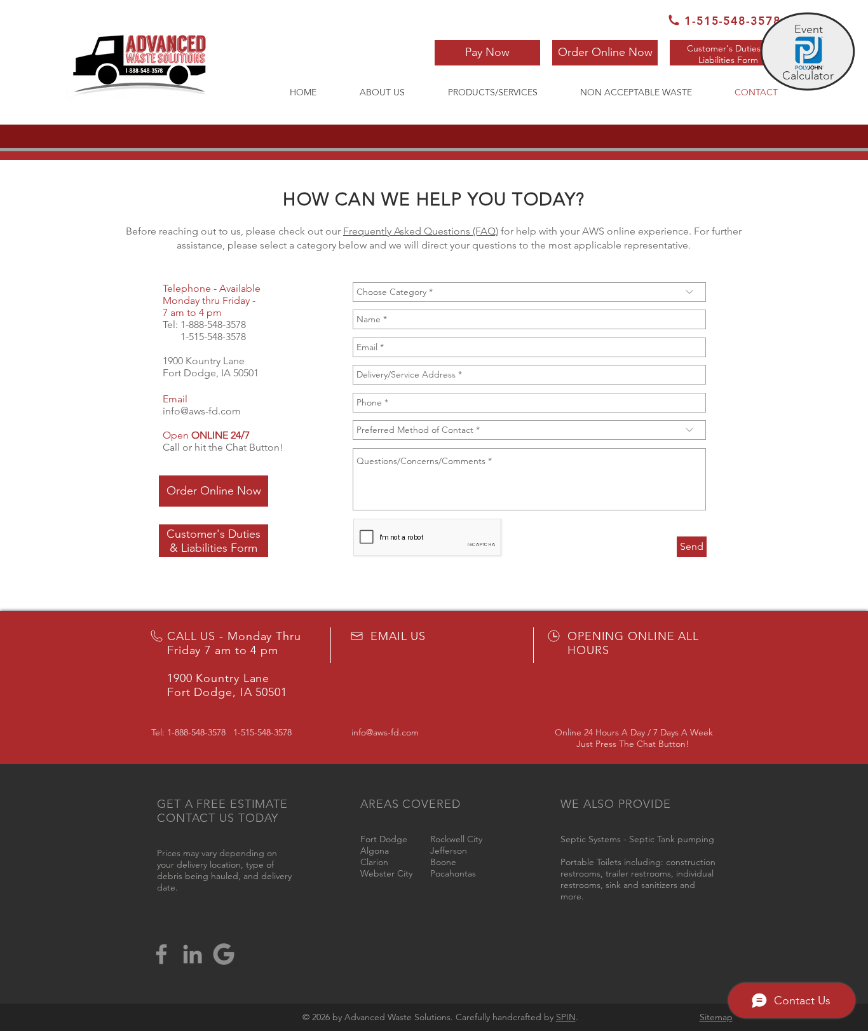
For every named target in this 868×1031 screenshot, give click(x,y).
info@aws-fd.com (202, 411)
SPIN (566, 1017)
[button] (487, 52)
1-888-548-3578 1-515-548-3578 (204, 330)
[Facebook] (161, 954)
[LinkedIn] (192, 954)
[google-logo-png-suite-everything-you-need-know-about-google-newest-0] (223, 954)
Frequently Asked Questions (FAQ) (420, 231)
